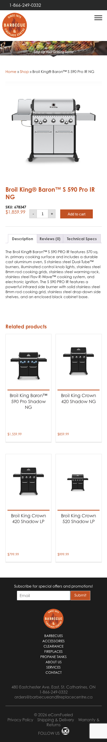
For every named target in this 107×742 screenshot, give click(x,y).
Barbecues (53, 636)
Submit (80, 595)
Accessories (53, 641)
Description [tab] (22, 238)
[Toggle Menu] (98, 17)
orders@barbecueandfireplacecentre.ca (53, 697)
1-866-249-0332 (25, 5)
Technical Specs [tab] (82, 238)
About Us (54, 662)
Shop (24, 71)
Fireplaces (53, 652)
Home (10, 71)
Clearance (53, 646)
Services (53, 667)
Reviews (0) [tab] (50, 238)
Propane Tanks (53, 657)
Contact (54, 673)
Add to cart (76, 214)
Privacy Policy (20, 719)
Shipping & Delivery (55, 719)
